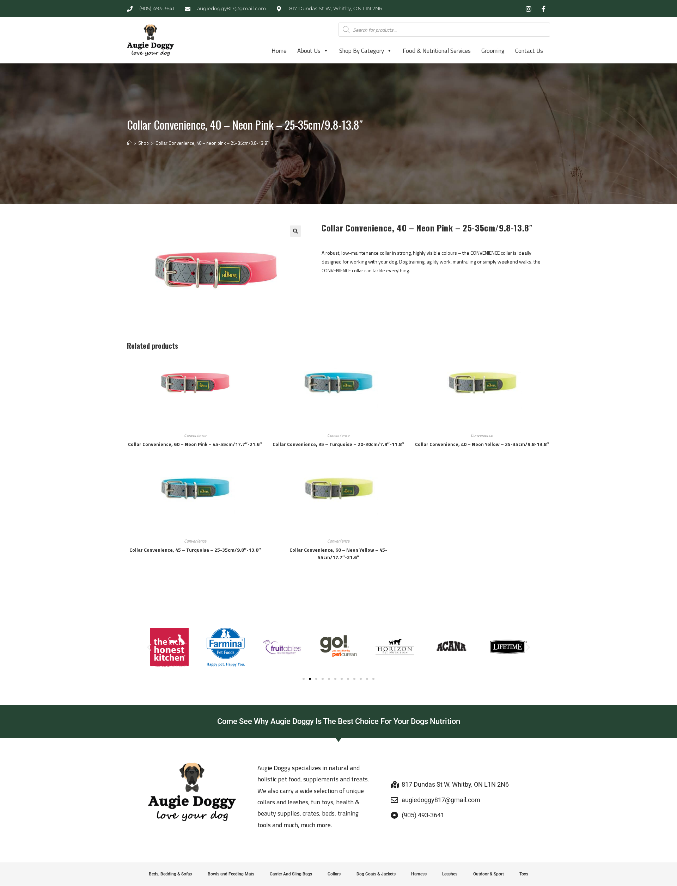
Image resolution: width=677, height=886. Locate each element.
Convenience (195, 435)
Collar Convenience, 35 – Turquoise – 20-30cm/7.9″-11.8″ (338, 444)
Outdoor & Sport (488, 874)
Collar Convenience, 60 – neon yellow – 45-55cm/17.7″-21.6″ (338, 553)
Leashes (449, 874)
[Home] (129, 143)
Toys (523, 874)
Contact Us (529, 50)
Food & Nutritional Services (437, 50)
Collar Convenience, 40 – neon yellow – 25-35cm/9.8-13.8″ (482, 444)
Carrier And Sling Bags (291, 874)
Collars (334, 874)
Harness (419, 874)
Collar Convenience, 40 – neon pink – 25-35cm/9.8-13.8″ (212, 143)
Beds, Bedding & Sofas (170, 874)
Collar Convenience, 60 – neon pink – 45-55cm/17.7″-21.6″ (195, 444)
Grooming (493, 50)
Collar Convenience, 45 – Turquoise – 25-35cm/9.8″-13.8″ (195, 549)
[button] (295, 231)
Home (279, 50)
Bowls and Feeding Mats (231, 874)
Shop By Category (361, 50)
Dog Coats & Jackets (376, 874)
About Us (309, 50)
